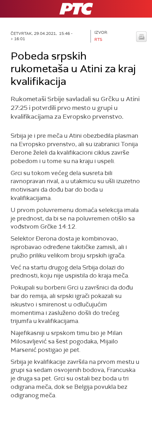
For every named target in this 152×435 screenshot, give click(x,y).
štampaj (141, 36)
